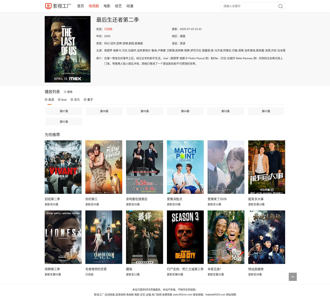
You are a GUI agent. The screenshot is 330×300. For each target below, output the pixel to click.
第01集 (64, 121)
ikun (64, 99)
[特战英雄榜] (266, 237)
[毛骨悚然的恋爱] (103, 237)
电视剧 (94, 6)
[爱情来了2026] (226, 167)
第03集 (225, 111)
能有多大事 (256, 199)
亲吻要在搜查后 (136, 199)
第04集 (185, 111)
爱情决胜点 (174, 199)
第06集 (104, 111)
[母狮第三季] (63, 237)
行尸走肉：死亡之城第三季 (185, 269)
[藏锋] (144, 237)
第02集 (266, 111)
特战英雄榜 (256, 269)
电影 (107, 6)
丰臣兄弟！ (215, 269)
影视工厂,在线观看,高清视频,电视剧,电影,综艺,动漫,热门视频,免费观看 (133, 294)
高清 (51, 99)
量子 (90, 99)
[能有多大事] (266, 167)
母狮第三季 (52, 269)
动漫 (129, 6)
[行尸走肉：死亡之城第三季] (185, 237)
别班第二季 (52, 199)
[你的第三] (103, 167)
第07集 (64, 111)
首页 (80, 6)
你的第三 (91, 199)
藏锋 (129, 269)
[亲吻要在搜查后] (144, 167)
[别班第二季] (63, 167)
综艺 (118, 6)
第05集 (145, 111)
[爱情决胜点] (185, 167)
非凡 (77, 99)
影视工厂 (62, 6)
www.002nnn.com (182, 294)
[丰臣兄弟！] (226, 237)
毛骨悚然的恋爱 (96, 269)
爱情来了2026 (217, 199)
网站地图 (231, 294)
